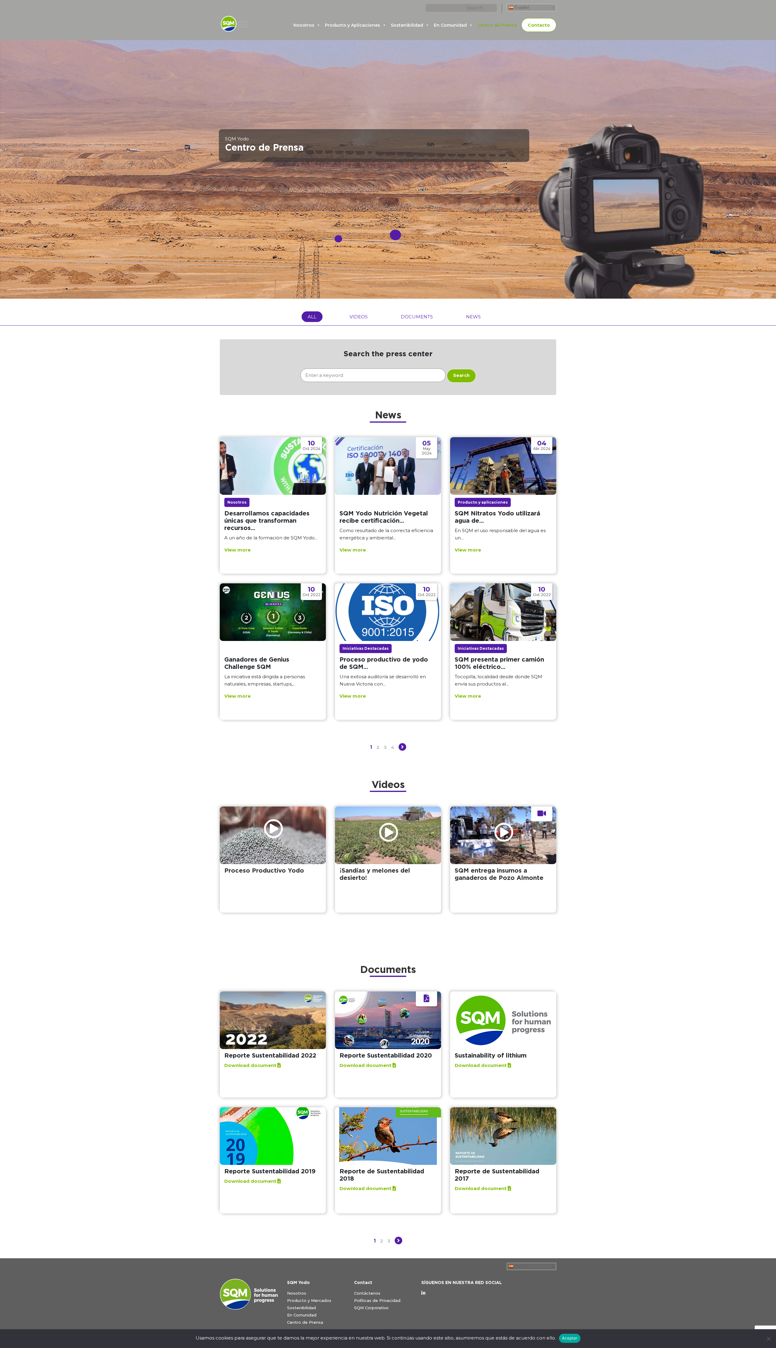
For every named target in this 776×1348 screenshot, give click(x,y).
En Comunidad (450, 25)
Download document (250, 1065)
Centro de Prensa (497, 25)
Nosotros (303, 25)
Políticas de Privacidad (377, 1300)
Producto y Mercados (309, 1300)
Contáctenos (367, 1293)
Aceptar (569, 1338)
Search (461, 375)
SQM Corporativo (371, 1307)
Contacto (539, 25)
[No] (768, 1339)
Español (521, 7)
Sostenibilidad (407, 25)
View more (237, 550)
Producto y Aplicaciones (352, 25)
